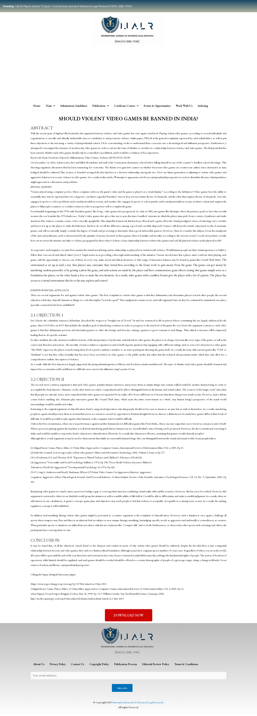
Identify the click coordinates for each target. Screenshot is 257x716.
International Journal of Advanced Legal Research (137, 702)
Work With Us (184, 106)
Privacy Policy (58, 664)
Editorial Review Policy (155, 664)
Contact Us (77, 664)
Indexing (203, 106)
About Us (38, 664)
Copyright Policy (99, 664)
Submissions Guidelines (73, 106)
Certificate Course (124, 106)
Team (49, 106)
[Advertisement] (128, 75)
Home (36, 106)
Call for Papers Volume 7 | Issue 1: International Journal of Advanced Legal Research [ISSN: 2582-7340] (67, 6)
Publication (98, 106)
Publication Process (125, 664)
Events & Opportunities (157, 106)
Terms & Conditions (186, 664)
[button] (128, 615)
